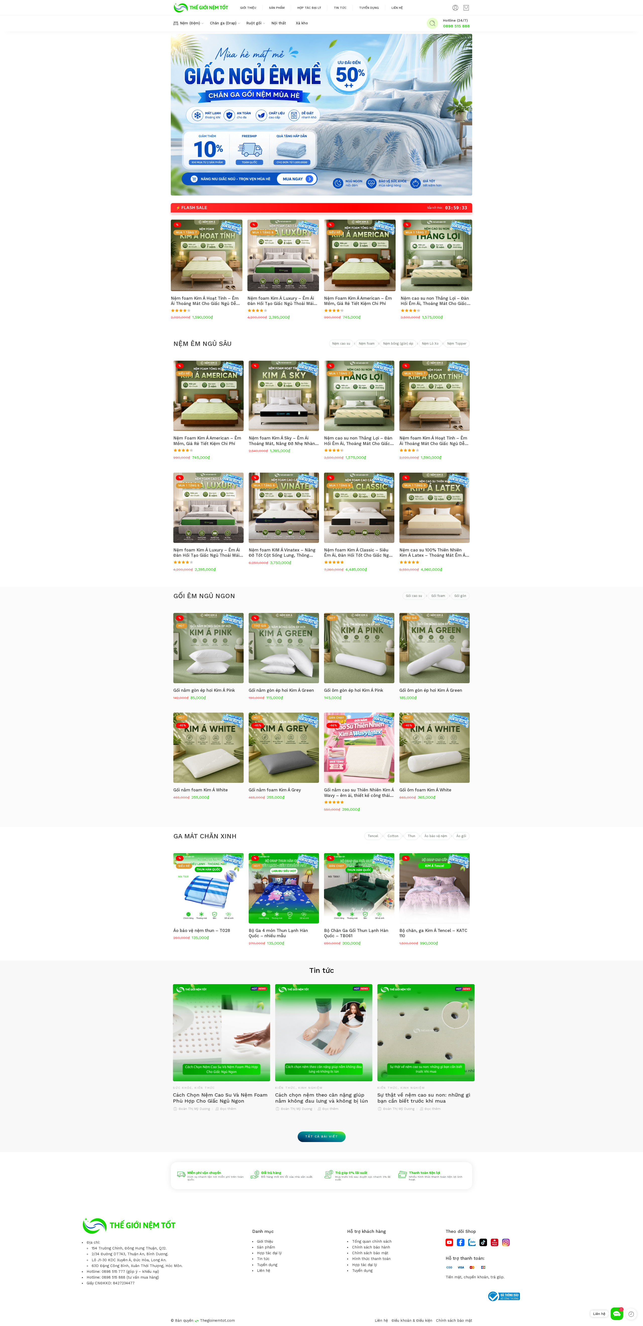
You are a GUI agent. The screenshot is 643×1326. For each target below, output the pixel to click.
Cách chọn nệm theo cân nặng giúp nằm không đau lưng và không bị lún (217, 1098)
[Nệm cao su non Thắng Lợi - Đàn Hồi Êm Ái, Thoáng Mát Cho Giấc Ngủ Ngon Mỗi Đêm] (436, 255)
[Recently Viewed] (631, 1314)
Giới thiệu (248, 8)
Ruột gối (253, 23)
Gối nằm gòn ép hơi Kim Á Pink (204, 690)
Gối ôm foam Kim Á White (425, 789)
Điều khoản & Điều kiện (412, 1320)
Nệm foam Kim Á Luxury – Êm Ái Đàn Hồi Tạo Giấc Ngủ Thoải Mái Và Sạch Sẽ (280, 301)
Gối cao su (414, 596)
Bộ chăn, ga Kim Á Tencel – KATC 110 (433, 933)
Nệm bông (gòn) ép (398, 343)
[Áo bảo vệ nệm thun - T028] (208, 888)
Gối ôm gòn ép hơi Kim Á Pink (353, 690)
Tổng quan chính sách (372, 1241)
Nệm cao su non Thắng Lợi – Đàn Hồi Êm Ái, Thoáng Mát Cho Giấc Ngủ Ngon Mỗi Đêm (435, 301)
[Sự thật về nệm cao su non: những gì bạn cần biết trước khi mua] (321, 1032)
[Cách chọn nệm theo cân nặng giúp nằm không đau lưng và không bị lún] (219, 1032)
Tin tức (340, 8)
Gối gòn (460, 596)
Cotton (393, 836)
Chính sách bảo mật (370, 1253)
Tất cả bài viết (321, 1136)
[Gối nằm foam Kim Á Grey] (284, 748)
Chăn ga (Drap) (223, 23)
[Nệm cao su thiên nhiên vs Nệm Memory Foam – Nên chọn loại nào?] (423, 1032)
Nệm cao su (341, 343)
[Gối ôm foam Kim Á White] (434, 748)
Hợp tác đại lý (309, 8)
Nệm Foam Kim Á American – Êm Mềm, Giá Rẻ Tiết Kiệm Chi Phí (358, 301)
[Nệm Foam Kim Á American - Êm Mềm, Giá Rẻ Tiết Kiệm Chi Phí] (360, 255)
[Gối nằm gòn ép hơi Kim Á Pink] (208, 648)
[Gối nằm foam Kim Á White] (208, 748)
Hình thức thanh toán (371, 1259)
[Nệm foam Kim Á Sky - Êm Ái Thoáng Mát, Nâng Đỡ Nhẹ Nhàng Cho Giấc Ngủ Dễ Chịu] (284, 396)
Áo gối (461, 836)
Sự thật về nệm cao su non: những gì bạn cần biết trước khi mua (319, 1098)
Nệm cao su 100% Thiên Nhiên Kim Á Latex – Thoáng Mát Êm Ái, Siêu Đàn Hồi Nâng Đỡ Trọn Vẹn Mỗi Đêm (433, 552)
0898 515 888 (456, 26)
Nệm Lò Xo (430, 343)
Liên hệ (397, 8)
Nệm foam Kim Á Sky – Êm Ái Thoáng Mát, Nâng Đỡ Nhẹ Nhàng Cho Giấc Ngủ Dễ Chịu (283, 440)
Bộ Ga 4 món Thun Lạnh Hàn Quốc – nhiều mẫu (278, 933)
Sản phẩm (277, 8)
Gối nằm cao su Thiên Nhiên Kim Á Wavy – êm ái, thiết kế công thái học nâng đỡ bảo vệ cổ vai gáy (359, 792)
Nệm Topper (456, 343)
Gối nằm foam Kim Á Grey (275, 789)
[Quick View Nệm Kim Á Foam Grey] (87, 1315)
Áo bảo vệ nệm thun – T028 (201, 930)
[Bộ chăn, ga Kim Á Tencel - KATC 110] (434, 888)
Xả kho (302, 23)
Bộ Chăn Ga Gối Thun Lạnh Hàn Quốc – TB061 (356, 933)
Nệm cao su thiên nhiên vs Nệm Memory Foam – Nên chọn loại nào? (420, 1098)
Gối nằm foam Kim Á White (200, 789)
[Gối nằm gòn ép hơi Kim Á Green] (284, 648)
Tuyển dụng (369, 8)
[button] (617, 1313)
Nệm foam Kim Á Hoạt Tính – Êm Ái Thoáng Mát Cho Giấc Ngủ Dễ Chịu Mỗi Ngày (205, 301)
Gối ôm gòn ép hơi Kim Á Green (430, 690)
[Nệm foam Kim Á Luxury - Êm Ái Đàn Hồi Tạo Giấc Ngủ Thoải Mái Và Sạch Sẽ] (283, 255)
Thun (411, 836)
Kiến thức (181, 1088)
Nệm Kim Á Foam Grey (50, 1308)
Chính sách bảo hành (371, 1247)
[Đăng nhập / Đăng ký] (455, 7)
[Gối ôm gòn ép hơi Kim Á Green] (434, 648)
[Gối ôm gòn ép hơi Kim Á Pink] (359, 648)
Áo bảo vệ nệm (435, 836)
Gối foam (438, 596)
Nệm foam (366, 343)
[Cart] (466, 7)
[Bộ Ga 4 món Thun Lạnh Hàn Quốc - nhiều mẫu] (284, 888)
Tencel (373, 836)
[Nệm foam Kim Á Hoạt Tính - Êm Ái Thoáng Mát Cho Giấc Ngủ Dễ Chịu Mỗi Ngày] (206, 255)
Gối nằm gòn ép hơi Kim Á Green (281, 690)
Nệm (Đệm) (190, 23)
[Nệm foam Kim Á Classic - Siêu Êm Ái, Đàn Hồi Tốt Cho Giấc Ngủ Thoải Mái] (359, 508)
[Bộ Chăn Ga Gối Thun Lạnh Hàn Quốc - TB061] (359, 888)
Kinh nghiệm (206, 1088)
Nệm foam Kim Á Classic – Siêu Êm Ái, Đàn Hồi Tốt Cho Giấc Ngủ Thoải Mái (357, 552)
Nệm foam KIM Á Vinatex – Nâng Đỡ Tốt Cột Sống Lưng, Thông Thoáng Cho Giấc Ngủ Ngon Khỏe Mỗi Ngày (282, 552)
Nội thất (279, 23)
